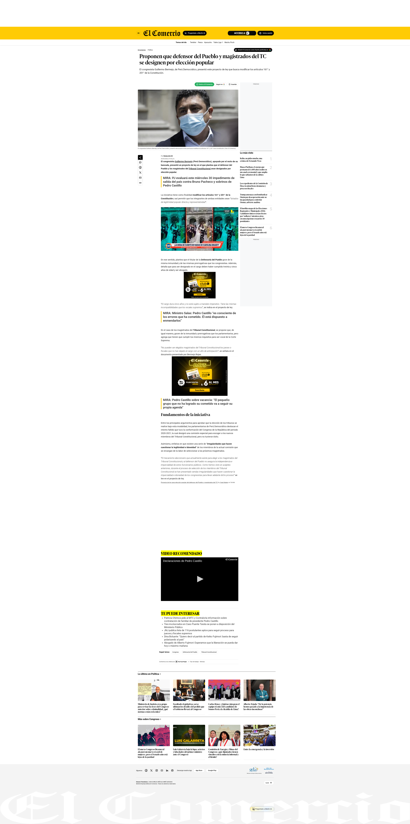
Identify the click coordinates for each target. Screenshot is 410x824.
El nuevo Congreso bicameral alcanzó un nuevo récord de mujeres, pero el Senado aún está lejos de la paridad (253, 231)
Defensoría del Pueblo (190, 652)
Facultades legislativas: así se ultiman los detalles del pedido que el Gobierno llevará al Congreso (188, 707)
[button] (199, 579)
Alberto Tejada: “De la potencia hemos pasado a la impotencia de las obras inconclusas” (258, 707)
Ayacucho (208, 42)
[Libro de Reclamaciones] (269, 770)
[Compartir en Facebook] (140, 167)
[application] (199, 579)
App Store (199, 770)
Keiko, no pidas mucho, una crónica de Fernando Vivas (251, 159)
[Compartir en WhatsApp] (140, 162)
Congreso (175, 652)
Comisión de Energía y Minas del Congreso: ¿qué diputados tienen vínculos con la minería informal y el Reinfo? (223, 753)
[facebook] (146, 770)
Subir (267, 783)
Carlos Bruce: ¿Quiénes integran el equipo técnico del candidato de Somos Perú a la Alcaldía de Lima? (223, 707)
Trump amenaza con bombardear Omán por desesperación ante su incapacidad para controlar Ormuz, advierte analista (253, 198)
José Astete (224, 482)
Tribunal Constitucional (209, 652)
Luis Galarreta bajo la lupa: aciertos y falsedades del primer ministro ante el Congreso (189, 752)
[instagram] (156, 770)
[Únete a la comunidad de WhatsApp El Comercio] (204, 84)
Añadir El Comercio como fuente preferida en (253, 50)
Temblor (193, 42)
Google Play (212, 770)
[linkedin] (167, 770)
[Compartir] (140, 157)
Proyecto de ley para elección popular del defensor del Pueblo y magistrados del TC (189, 482)
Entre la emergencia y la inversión (259, 749)
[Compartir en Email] (140, 177)
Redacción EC (168, 156)
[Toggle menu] (138, 33)
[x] (151, 770)
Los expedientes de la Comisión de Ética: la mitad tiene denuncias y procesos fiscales (254, 186)
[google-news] (172, 770)
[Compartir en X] (140, 172)
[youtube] (162, 770)
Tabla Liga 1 (218, 42)
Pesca (200, 42)
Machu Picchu (230, 42)
